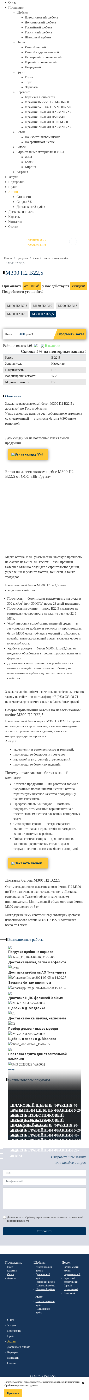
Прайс (12, 187)
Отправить (44, 1231)
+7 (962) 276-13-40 (36, 245)
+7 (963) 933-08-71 (36, 239)
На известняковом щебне (42, 137)
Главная (8, 258)
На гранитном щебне (40, 142)
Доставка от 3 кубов (31, 206)
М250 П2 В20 (16, 314)
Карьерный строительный (43, 57)
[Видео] (10, 947)
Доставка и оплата (21, 211)
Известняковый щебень (41, 17)
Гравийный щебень (38, 27)
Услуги (13, 177)
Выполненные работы (25, 939)
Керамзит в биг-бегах (40, 97)
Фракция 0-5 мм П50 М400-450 (47, 102)
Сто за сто (24, 196)
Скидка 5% (24, 201)
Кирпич (30, 167)
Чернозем (31, 87)
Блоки (29, 162)
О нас (12, 2)
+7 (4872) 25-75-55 (42, 1376)
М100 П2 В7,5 (17, 305)
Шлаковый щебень (38, 37)
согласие (16, 1217)
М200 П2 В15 (67, 305)
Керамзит (12, 1270)
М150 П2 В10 (42, 305)
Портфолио (16, 182)
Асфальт (22, 172)
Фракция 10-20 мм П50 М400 (45, 117)
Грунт (29, 77)
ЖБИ (28, 157)
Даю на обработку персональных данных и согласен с (45, 1219)
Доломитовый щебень (40, 22)
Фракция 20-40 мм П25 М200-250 (48, 127)
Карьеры (14, 216)
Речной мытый (35, 47)
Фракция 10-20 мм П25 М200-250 (48, 112)
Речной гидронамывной (42, 52)
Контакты (15, 221)
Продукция (22, 258)
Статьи (13, 226)
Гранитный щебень (38, 32)
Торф (28, 82)
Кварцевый (33, 67)
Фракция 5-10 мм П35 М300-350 (48, 107)
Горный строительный (41, 62)
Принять (13, 1393)
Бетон (35, 258)
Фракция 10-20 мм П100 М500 (46, 122)
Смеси (21, 147)
